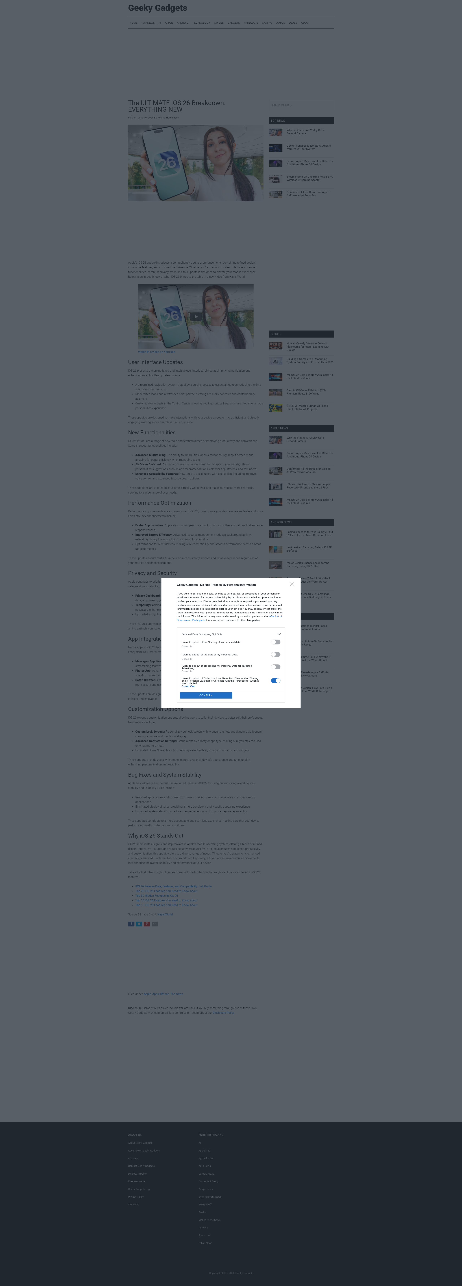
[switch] (275, 642)
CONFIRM (206, 695)
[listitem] (231, 634)
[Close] (293, 585)
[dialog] (231, 643)
